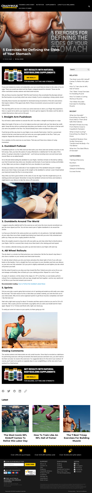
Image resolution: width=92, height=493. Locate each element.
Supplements (51, 5)
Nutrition (40, 5)
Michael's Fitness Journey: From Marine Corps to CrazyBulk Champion (79, 127)
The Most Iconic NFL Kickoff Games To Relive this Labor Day (79, 81)
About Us (43, 464)
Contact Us (43, 465)
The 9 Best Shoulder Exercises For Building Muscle (77, 104)
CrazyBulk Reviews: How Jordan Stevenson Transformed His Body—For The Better (79, 142)
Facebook (79, 469)
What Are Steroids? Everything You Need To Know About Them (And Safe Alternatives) (78, 118)
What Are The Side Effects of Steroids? (79, 150)
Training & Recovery (26, 5)
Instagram (79, 466)
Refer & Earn (44, 480)
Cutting (59, 465)
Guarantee (43, 474)
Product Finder (45, 473)
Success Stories (25, 8)
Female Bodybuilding (63, 473)
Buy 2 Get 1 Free (62, 471)
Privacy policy (72, 491)
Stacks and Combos (63, 469)
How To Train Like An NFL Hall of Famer (79, 88)
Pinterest (79, 468)
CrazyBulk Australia (20, 491)
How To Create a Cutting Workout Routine (78, 98)
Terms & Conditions (81, 491)
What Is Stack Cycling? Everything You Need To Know (78, 134)
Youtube (78, 471)
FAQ (41, 467)
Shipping (43, 469)
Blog (77, 464)
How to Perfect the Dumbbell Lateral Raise (31, 284)
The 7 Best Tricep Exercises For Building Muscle (79, 93)
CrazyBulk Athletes (46, 471)
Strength (60, 467)
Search (88, 69)
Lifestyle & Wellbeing (66, 5)
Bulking (59, 464)
